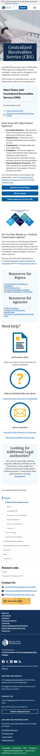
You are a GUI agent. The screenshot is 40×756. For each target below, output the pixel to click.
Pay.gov (4, 572)
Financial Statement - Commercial (19, 292)
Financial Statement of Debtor (18, 290)
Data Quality (16, 748)
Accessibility (6, 748)
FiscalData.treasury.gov (10, 730)
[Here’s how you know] (20, 2)
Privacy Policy (30, 750)
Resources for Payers (28, 264)
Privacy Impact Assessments (13, 750)
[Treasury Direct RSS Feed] (19, 662)
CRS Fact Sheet (20, 193)
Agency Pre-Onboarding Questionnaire (14, 311)
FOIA (24, 748)
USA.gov (5, 668)
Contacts (10, 700)
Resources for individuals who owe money (20, 114)
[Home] (7, 7)
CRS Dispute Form (13, 288)
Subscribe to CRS (14, 601)
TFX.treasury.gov (7, 733)
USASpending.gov (8, 740)
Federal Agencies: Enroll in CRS (20, 199)
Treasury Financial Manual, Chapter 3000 (19, 315)
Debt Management (23, 474)
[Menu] (34, 7)
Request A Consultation (20, 187)
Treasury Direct (7, 737)
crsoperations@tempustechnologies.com (21, 591)
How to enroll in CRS (15, 111)
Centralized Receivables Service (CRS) (20, 587)
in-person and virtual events (13, 680)
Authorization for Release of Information (16, 285)
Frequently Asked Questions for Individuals (20, 398)
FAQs (6, 686)
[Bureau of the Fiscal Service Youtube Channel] (15, 662)
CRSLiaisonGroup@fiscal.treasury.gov (20, 437)
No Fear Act (33, 748)
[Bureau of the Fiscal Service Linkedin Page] (11, 662)
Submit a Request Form (20, 711)
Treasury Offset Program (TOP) (12, 576)
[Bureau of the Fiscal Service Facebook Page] (3, 662)
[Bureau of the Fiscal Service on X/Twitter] (7, 662)
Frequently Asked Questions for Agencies (19, 432)
